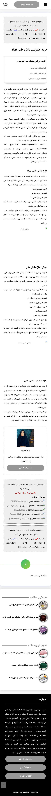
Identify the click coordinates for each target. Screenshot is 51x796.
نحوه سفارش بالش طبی (37, 78)
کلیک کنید (10, 505)
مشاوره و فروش (27, 4)
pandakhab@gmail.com (19, 518)
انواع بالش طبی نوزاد (38, 68)
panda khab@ (19, 510)
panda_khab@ (15, 514)
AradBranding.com (30, 792)
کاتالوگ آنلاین (25, 767)
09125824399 (17, 501)
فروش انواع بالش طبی (38, 73)
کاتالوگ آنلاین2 (26, 776)
